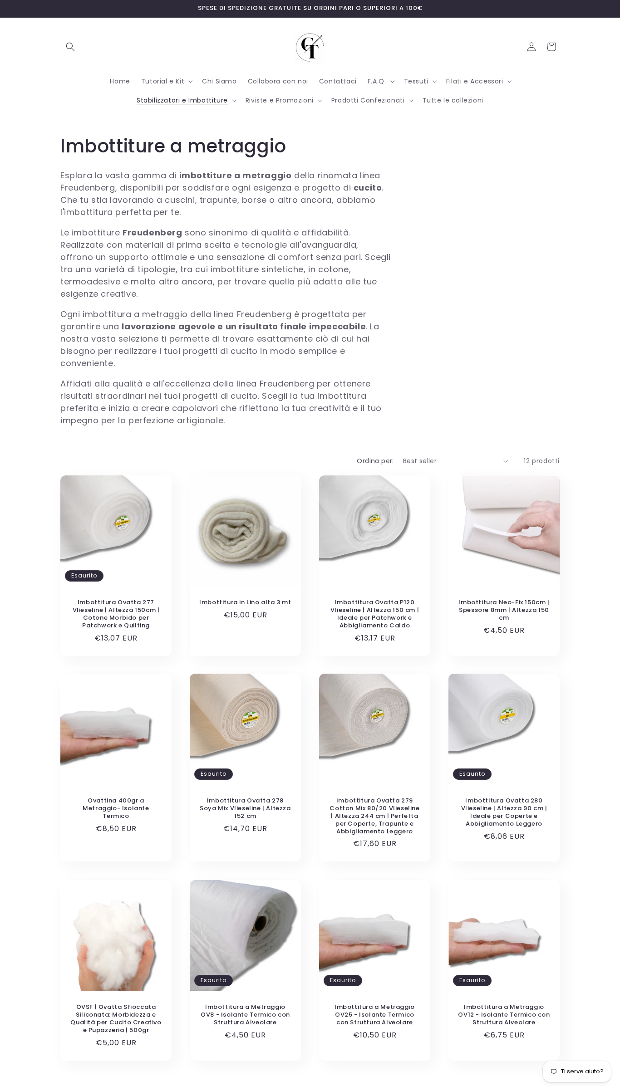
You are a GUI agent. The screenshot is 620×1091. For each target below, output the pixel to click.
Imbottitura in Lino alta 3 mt (245, 603)
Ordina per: (375, 460)
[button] (70, 47)
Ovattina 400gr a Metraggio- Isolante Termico (116, 808)
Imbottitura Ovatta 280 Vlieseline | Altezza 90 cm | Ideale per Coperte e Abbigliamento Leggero (504, 812)
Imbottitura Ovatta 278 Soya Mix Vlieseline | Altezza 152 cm (245, 808)
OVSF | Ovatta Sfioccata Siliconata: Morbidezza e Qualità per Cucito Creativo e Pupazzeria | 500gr (115, 1018)
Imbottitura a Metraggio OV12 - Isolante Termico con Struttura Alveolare (504, 1015)
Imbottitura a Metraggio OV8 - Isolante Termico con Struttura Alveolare (245, 1015)
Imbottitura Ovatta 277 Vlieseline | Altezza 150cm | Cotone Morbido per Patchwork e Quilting (116, 614)
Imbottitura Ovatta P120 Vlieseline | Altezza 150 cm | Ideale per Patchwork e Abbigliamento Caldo (374, 614)
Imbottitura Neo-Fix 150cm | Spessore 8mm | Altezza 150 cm (503, 610)
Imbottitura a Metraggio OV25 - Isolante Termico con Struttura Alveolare (375, 1015)
